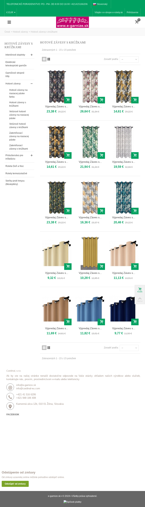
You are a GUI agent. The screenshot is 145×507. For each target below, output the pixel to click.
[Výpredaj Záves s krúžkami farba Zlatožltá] (90, 253)
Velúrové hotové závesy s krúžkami (18, 126)
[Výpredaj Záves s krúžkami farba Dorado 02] (123, 86)
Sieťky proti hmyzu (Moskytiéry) (15, 182)
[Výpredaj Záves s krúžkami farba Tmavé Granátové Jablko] (123, 308)
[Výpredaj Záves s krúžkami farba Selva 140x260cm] (90, 142)
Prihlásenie (132, 12)
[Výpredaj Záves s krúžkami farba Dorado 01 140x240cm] (57, 142)
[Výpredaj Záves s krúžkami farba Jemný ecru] (57, 253)
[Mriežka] (44, 59)
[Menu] (9, 22)
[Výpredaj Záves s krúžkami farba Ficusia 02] (57, 197)
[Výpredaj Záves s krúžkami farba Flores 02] (57, 86)
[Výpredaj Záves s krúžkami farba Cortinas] (90, 197)
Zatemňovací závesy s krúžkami (18, 147)
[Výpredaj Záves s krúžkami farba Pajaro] (123, 197)
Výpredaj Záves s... (56, 106)
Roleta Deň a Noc (14, 166)
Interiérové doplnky (15, 54)
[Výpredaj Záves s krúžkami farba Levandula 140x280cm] (123, 142)
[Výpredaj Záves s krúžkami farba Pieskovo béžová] (123, 253)
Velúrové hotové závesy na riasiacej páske (19, 115)
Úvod (7, 32)
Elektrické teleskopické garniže (16, 64)
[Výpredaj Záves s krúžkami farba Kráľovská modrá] (90, 308)
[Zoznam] (48, 59)
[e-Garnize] (72, 22)
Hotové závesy (20, 32)
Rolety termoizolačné (16, 173)
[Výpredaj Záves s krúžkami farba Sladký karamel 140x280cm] (57, 308)
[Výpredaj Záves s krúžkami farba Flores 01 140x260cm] (90, 86)
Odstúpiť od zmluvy (15, 484)
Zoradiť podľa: (111, 59)
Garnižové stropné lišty (14, 75)
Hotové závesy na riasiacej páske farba (18, 93)
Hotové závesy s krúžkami (17, 104)
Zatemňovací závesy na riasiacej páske (19, 136)
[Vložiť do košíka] (68, 100)
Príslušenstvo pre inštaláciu (14, 157)
